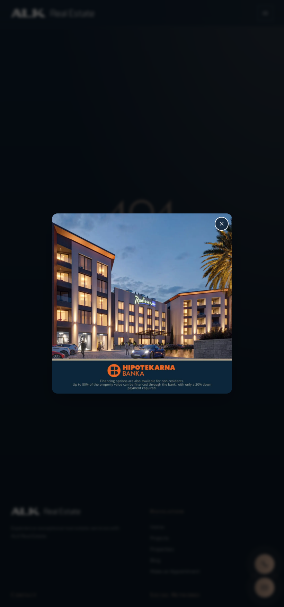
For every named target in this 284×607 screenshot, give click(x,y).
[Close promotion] (221, 224)
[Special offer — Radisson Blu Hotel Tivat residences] (142, 303)
